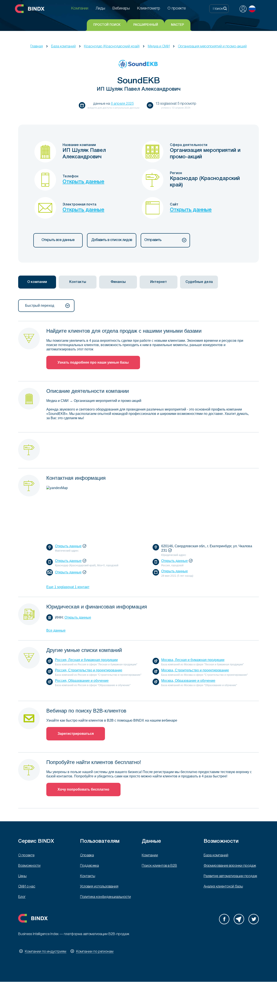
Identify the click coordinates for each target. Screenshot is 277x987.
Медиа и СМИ (159, 46)
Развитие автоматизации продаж (230, 876)
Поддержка (89, 865)
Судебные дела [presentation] (199, 282)
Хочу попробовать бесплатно (83, 789)
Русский (252, 8)
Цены (22, 876)
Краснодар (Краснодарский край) (112, 46)
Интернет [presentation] (158, 282)
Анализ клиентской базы (223, 886)
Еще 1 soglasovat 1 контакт (67, 587)
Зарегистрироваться (76, 733)
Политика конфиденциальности (105, 897)
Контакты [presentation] (77, 282)
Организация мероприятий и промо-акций (212, 46)
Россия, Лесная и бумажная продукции (86, 660)
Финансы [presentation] (118, 282)
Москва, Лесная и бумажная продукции (192, 660)
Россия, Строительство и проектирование (88, 670)
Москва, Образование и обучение (188, 680)
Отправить (152, 240)
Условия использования (99, 886)
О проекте (26, 855)
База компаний (63, 46)
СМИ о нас (26, 886)
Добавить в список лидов (111, 240)
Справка (87, 855)
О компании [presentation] (37, 282)
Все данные (56, 630)
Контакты (87, 876)
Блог (22, 897)
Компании (150, 855)
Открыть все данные (58, 240)
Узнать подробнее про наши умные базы (93, 362)
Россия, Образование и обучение (82, 680)
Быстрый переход (39, 305)
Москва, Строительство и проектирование (195, 670)
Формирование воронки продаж (230, 865)
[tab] (37, 282)
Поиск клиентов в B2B (159, 865)
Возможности (29, 865)
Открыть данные (83, 182)
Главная (36, 46)
